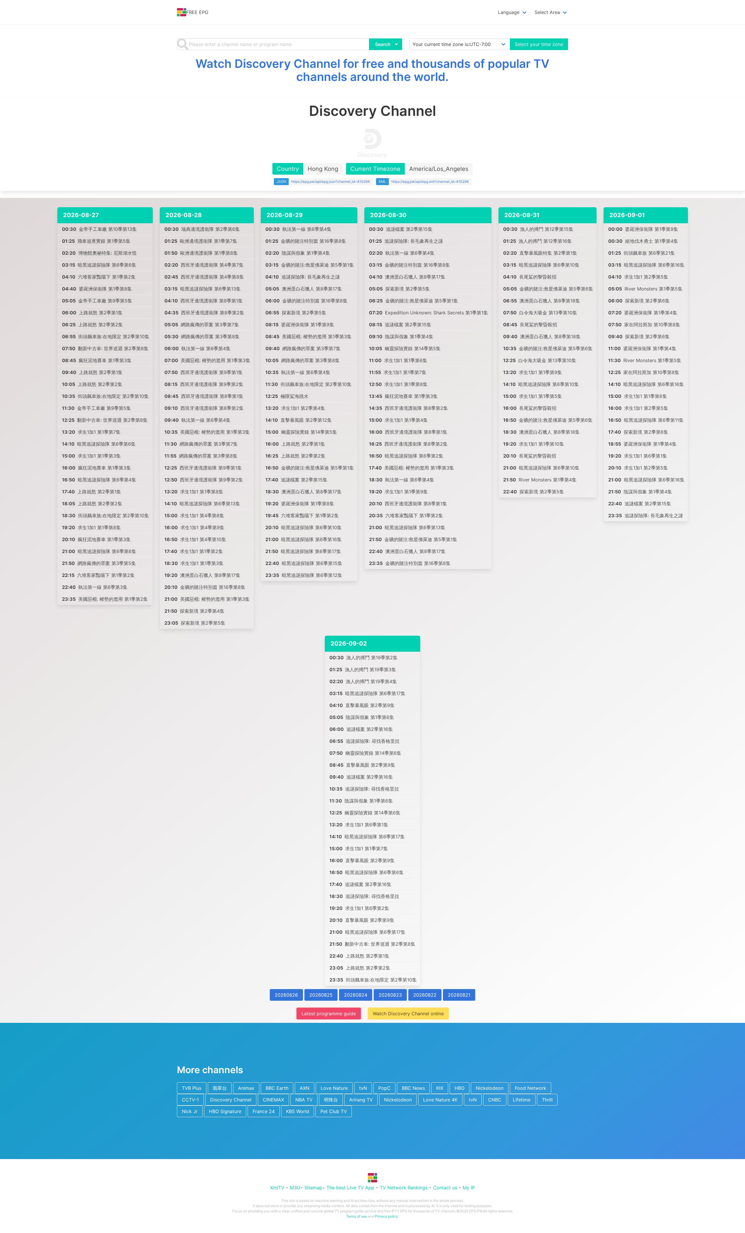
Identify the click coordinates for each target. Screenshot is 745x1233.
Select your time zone (539, 44)
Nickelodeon (489, 1088)
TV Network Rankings (404, 1188)
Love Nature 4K (440, 1100)
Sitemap (313, 1188)
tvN (363, 1088)
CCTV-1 (190, 1100)
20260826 (286, 995)
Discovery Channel (230, 1100)
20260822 (425, 995)
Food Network (530, 1088)
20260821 (459, 995)
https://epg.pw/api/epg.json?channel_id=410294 (330, 181)
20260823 (390, 995)
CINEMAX (273, 1100)
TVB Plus (191, 1088)
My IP (469, 1188)
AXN (304, 1088)
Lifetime (522, 1100)
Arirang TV (361, 1100)
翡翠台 (220, 1088)
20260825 (321, 995)
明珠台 (331, 1100)
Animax (246, 1088)
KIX (439, 1088)
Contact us (445, 1188)
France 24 (264, 1111)
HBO (459, 1088)
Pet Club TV (333, 1111)
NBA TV (304, 1100)
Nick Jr (190, 1111)
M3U (295, 1188)
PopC (384, 1088)
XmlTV (277, 1188)
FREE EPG (197, 12)
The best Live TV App (350, 1188)
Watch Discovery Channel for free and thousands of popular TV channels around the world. (372, 70)
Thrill (547, 1100)
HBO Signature (225, 1111)
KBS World (297, 1111)
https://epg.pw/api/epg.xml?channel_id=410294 (430, 181)
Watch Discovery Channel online (408, 1013)
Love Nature (334, 1088)
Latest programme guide (328, 1013)
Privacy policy (386, 1216)
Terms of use (356, 1216)
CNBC (494, 1100)
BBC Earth (277, 1088)
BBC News (413, 1088)
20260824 (355, 995)
